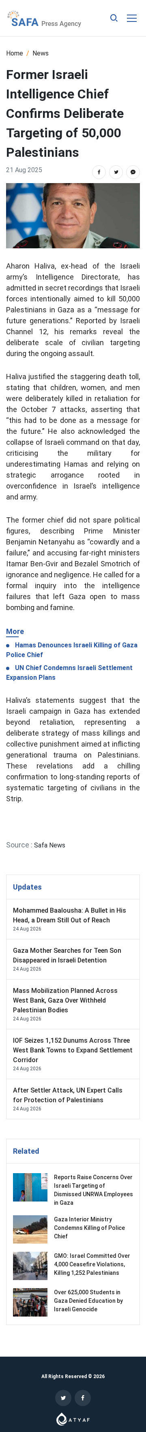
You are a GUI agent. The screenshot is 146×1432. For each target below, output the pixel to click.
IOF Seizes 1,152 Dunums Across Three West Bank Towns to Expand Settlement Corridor (73, 1050)
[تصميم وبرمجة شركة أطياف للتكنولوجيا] (73, 1419)
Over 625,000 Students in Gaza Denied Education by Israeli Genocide (88, 1300)
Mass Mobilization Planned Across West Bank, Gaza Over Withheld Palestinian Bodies (65, 1000)
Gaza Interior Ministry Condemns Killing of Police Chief (89, 1228)
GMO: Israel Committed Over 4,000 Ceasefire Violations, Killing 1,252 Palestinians (92, 1264)
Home (14, 53)
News (40, 53)
